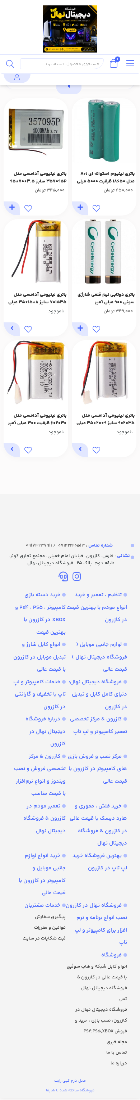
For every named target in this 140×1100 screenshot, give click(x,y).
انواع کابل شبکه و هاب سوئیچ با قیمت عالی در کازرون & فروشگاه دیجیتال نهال (97, 977)
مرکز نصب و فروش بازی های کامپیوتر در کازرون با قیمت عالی (97, 769)
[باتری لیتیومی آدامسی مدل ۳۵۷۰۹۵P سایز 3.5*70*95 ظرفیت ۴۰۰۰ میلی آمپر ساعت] (36, 130)
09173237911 (39, 545)
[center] (10, 63)
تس (123, 998)
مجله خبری (117, 1042)
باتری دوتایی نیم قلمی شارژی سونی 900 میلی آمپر (106, 298)
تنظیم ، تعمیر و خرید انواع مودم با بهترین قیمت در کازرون (96, 607)
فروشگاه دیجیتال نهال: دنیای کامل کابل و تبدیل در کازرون (98, 694)
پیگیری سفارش (50, 916)
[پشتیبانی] (63, 577)
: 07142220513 (85, 545)
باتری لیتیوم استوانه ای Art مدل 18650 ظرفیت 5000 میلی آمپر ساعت (106, 177)
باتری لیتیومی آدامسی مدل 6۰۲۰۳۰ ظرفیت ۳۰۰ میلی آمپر (37, 419)
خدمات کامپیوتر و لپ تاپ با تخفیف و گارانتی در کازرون (39, 694)
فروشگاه (111, 955)
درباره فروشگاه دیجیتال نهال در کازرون (45, 731)
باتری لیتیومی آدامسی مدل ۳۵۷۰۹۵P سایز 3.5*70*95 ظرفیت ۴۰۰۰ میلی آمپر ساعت (37, 177)
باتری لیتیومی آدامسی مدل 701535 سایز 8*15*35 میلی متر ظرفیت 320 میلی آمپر (37, 298)
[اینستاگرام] (77, 577)
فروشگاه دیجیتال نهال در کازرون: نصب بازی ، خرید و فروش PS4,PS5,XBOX (101, 1020)
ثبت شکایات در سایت (44, 938)
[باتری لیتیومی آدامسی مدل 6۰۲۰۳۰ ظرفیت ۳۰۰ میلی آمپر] (36, 372)
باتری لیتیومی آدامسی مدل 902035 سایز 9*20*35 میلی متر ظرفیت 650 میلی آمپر (105, 419)
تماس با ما (116, 1052)
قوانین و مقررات (50, 927)
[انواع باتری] (70, 511)
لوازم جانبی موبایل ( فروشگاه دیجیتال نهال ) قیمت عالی (99, 657)
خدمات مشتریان (42, 905)
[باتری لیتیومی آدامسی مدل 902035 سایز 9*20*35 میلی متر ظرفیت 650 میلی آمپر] (104, 372)
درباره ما (119, 1063)
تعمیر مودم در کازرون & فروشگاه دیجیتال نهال (44, 818)
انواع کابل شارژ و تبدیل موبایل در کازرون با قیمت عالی (39, 657)
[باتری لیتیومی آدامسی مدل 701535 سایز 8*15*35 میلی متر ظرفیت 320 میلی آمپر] (36, 251)
